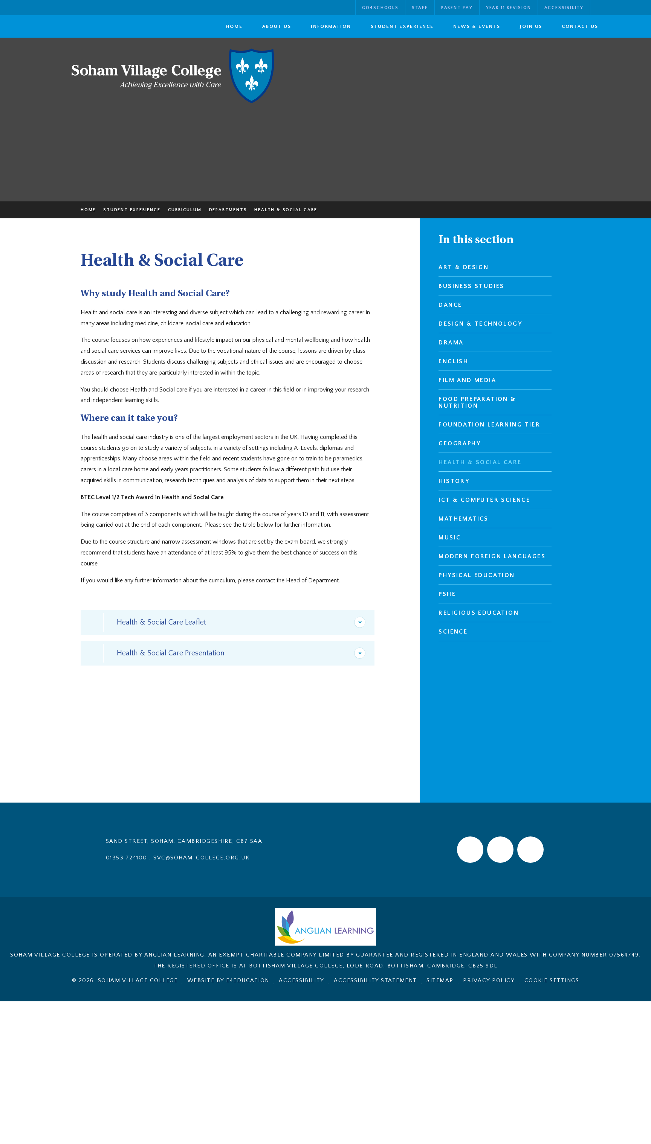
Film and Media (467, 380)
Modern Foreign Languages (492, 556)
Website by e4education (228, 980)
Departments (228, 209)
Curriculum (185, 209)
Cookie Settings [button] (551, 980)
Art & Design (464, 267)
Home (88, 209)
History (454, 481)
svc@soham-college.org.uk (201, 858)
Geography (460, 443)
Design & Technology (480, 323)
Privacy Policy (489, 980)
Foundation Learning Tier (489, 424)
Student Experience (131, 209)
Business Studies (471, 286)
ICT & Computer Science (484, 500)
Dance (450, 305)
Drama (451, 342)
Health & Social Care (285, 209)
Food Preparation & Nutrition (477, 402)
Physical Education (477, 575)
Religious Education (479, 612)
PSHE (447, 594)
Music (450, 537)
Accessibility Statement (375, 980)
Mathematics (463, 518)
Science (453, 631)
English (453, 361)
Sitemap (440, 980)
